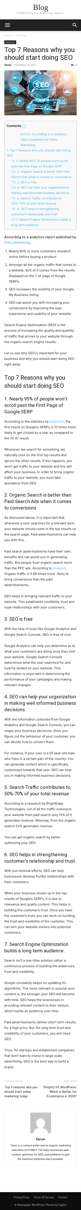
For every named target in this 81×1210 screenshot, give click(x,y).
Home (8, 35)
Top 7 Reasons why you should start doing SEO (39, 54)
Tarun (7, 64)
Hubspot (59, 568)
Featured (21, 35)
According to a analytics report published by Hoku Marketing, (44, 139)
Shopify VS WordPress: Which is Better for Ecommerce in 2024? (60, 1091)
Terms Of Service (43, 1197)
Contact (62, 1197)
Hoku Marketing (17, 242)
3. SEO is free (24, 182)
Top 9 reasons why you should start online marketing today (21, 1091)
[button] (7, 25)
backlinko (56, 421)
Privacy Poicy (21, 1197)
